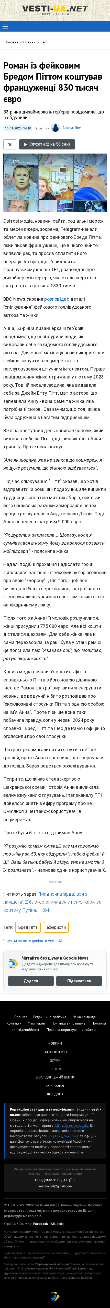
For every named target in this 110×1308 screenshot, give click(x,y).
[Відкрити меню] (5, 26)
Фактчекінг (36, 1023)
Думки (55, 1061)
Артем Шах (71, 128)
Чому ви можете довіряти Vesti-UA (32, 941)
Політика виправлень (68, 1023)
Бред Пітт (28, 927)
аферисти (56, 927)
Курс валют (55, 1086)
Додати (31, 981)
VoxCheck (71, 1136)
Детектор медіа (76, 1125)
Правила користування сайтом (71, 1030)
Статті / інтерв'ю (55, 1052)
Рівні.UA (55, 1069)
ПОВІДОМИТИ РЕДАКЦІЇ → (55, 1180)
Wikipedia (57, 1224)
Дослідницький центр (55, 1078)
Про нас (20, 1017)
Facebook (40, 1224)
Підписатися (79, 981)
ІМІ (56, 1125)
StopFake (55, 1136)
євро (76, 521)
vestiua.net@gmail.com (55, 1186)
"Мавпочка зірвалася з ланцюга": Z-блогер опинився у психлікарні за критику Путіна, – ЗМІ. (52, 902)
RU (10, 144)
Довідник (55, 1095)
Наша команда (84, 1017)
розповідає (56, 299)
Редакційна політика (49, 1017)
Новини (55, 1044)
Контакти (14, 1023)
